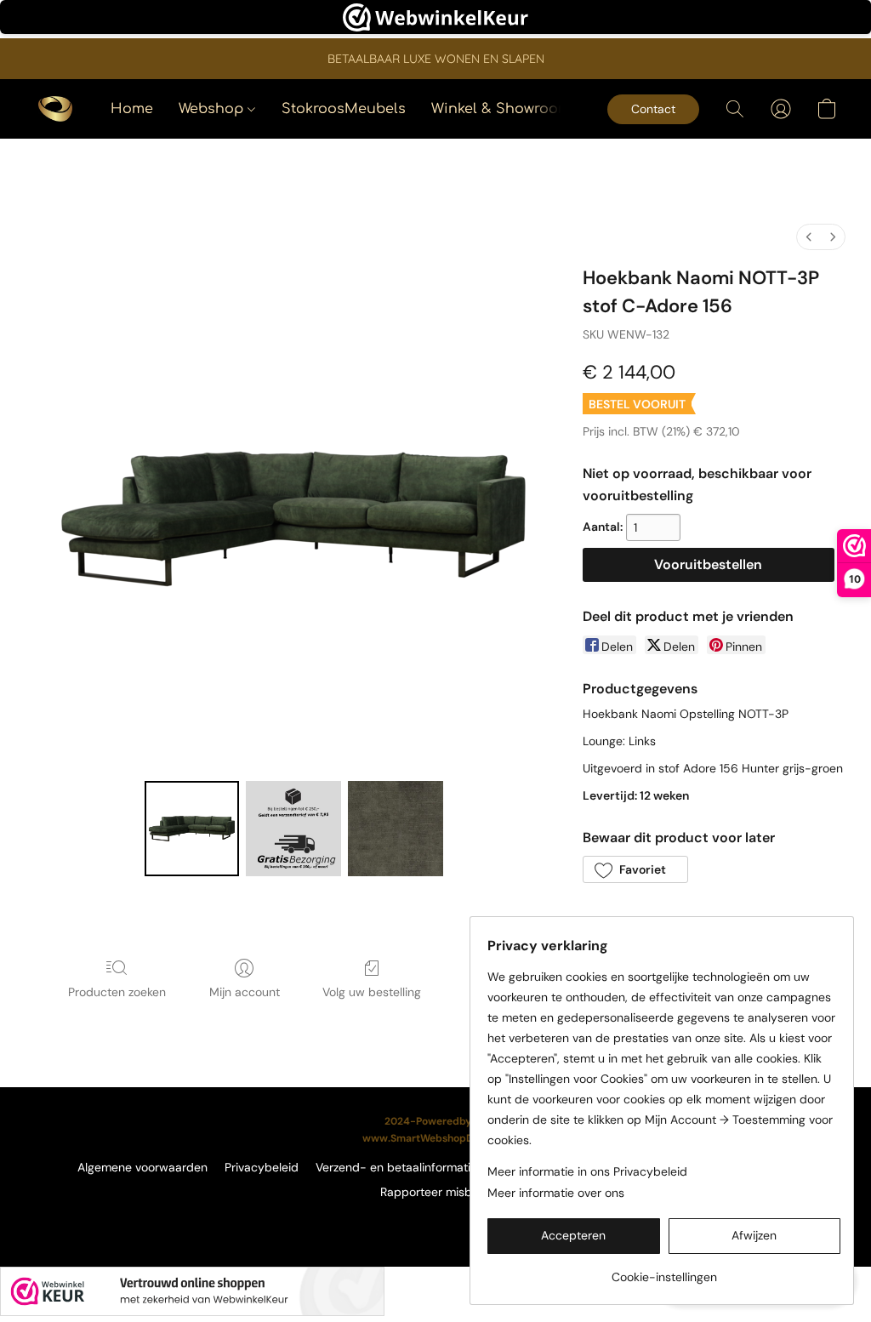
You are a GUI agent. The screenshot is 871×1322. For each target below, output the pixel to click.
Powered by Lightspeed (436, 1220)
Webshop (213, 109)
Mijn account (244, 992)
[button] (55, 109)
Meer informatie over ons (555, 1192)
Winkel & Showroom (501, 109)
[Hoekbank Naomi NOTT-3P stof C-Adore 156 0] (192, 828)
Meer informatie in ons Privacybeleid (587, 1171)
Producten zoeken (117, 992)
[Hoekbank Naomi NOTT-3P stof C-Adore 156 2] (395, 828)
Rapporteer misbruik (436, 1191)
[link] (663, 1270)
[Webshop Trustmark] (192, 1291)
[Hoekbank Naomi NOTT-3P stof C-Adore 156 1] (293, 828)
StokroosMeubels (344, 109)
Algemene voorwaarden (142, 1167)
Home (132, 109)
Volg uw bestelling (371, 992)
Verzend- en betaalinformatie (396, 1167)
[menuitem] (809, 237)
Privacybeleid (262, 1167)
